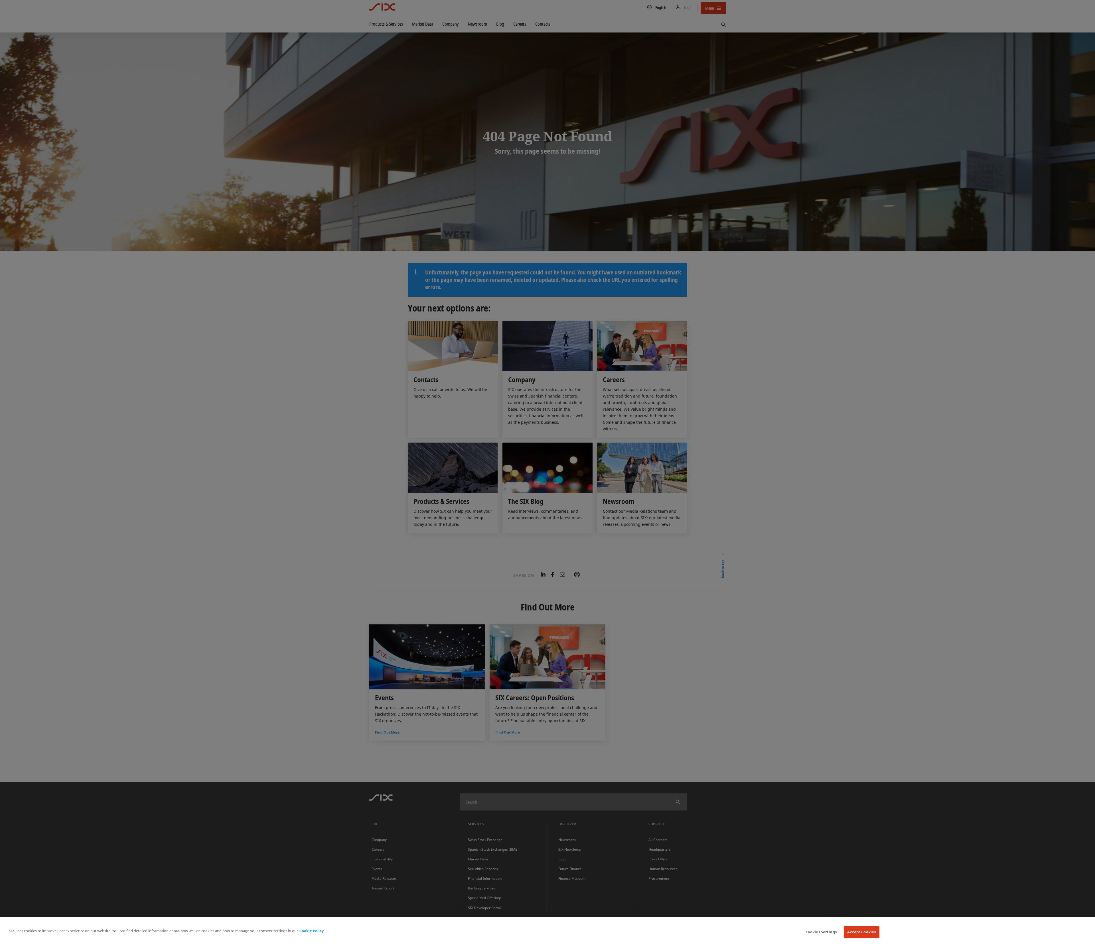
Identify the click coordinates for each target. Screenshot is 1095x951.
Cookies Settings (821, 931)
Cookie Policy (311, 930)
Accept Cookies (861, 931)
